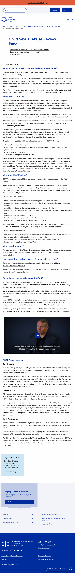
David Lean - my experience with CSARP (25, 52)
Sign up (9, 502)
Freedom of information (50, 514)
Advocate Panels (47, 524)
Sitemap (4, 559)
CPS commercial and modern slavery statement (54, 519)
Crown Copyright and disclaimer (11, 556)
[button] (37, 2)
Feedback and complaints (11, 522)
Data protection (8, 518)
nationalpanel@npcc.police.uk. (14, 266)
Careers (5, 514)
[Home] (8, 19)
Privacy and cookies (44, 556)
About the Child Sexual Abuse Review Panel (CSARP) (29, 50)
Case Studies (15, 55)
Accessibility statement (46, 559)
